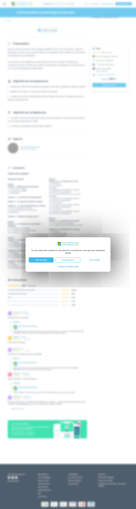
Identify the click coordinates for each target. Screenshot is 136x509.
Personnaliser (68, 260)
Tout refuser (94, 260)
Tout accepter (41, 260)
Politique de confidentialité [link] (68, 266)
